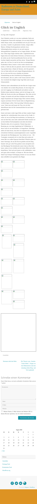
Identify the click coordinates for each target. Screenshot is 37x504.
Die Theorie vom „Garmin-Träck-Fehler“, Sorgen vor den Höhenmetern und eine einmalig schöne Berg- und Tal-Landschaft (28, 366)
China (30, 30)
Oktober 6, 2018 (16, 30)
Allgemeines (7, 22)
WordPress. (32, 487)
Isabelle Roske (6, 30)
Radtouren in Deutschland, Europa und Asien (15, 8)
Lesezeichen (5, 355)
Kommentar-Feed (7, 467)
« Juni (3, 451)
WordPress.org (6, 470)
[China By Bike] (29, 1)
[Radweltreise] (26, 1)
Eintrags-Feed (6, 464)
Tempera (26, 487)
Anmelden (5, 461)
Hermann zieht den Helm (10, 361)
